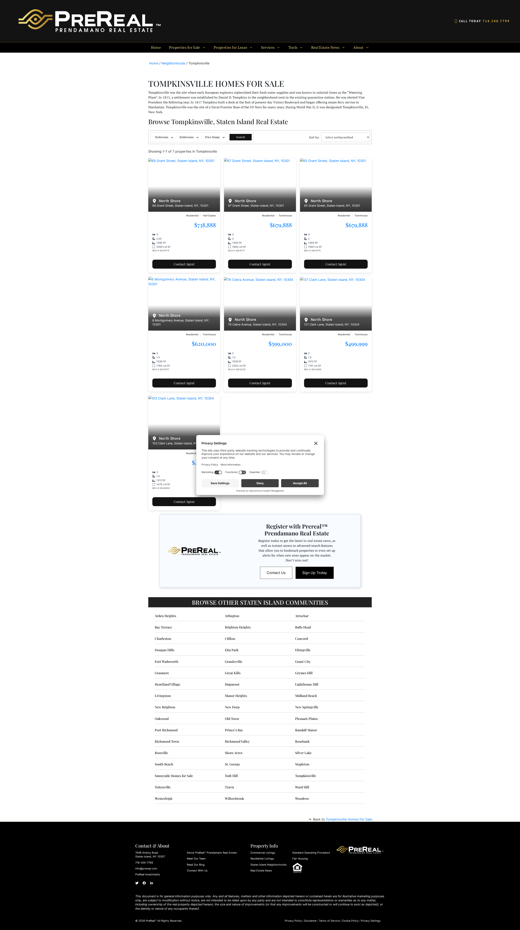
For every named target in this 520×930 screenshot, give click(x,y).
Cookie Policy (350, 920)
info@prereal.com (146, 868)
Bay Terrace (163, 627)
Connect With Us (197, 870)
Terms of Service (329, 920)
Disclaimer (310, 920)
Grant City (303, 661)
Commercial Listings (262, 852)
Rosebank (302, 741)
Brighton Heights (238, 627)
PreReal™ (151, 920)
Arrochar (302, 616)
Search (240, 137)
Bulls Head (303, 627)
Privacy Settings (371, 920)
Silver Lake (303, 753)
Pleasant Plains (306, 718)
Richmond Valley (237, 741)
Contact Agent (184, 264)
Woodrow (302, 798)
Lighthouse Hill (306, 684)
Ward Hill (302, 787)
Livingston (163, 695)
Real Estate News (261, 870)
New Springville (306, 707)
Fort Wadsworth (166, 661)
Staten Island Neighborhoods (268, 864)
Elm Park (231, 650)
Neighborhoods (173, 63)
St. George (232, 764)
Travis (229, 787)
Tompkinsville (305, 776)
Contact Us (276, 573)
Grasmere (162, 673)
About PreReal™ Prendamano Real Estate (212, 852)
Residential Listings (262, 858)
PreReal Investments (147, 874)
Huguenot (232, 684)
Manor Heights (236, 695)
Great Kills (232, 673)
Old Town (232, 718)
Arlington (232, 616)
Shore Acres (233, 753)
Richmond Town (167, 741)
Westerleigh (163, 798)
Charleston (163, 638)
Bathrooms (187, 137)
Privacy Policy (293, 920)
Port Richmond (166, 730)
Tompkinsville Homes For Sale (349, 819)
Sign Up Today (314, 573)
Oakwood (162, 718)
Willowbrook (234, 798)
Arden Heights (165, 616)
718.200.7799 (496, 21)
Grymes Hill (304, 673)
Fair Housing (300, 858)
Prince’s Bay (234, 730)
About (358, 47)
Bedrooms (161, 137)
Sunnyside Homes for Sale (174, 776)
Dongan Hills (164, 650)
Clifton (230, 638)
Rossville (161, 753)
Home (156, 47)
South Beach (164, 764)
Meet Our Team (196, 858)
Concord (301, 638)
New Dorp (232, 707)
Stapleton (302, 764)
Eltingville (303, 650)
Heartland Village (167, 684)
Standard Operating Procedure (311, 852)
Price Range (212, 137)
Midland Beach (306, 695)
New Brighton (165, 707)
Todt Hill (231, 776)
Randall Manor (306, 730)
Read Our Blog (196, 864)
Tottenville (163, 787)
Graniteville (233, 661)
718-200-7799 (144, 862)
